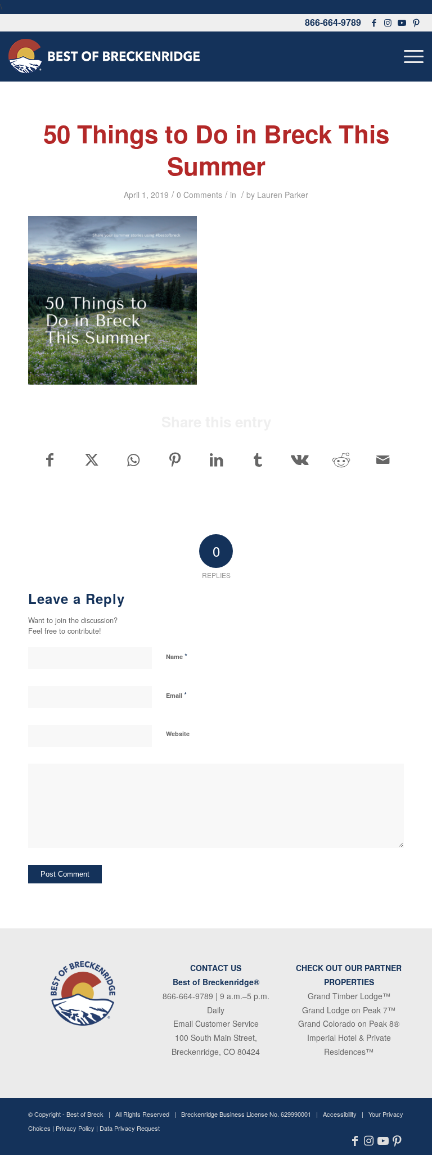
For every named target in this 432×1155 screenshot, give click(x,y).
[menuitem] (411, 56)
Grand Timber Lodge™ (349, 995)
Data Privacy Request (130, 1128)
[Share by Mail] (382, 459)
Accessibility (340, 1113)
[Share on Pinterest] (174, 459)
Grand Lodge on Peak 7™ (348, 1010)
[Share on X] (91, 459)
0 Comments (199, 194)
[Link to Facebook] (374, 22)
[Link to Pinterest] (417, 22)
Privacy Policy (75, 1128)
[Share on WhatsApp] (133, 459)
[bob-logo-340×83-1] (104, 56)
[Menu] (411, 56)
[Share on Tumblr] (257, 459)
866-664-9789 (333, 22)
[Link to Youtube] (402, 22)
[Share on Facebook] (49, 459)
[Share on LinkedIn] (216, 459)
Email (176, 694)
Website (178, 733)
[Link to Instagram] (388, 22)
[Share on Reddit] (341, 459)
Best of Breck (85, 1113)
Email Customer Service (216, 1023)
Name (176, 656)
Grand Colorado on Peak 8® (348, 1023)
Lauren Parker (282, 194)
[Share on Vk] (299, 459)
